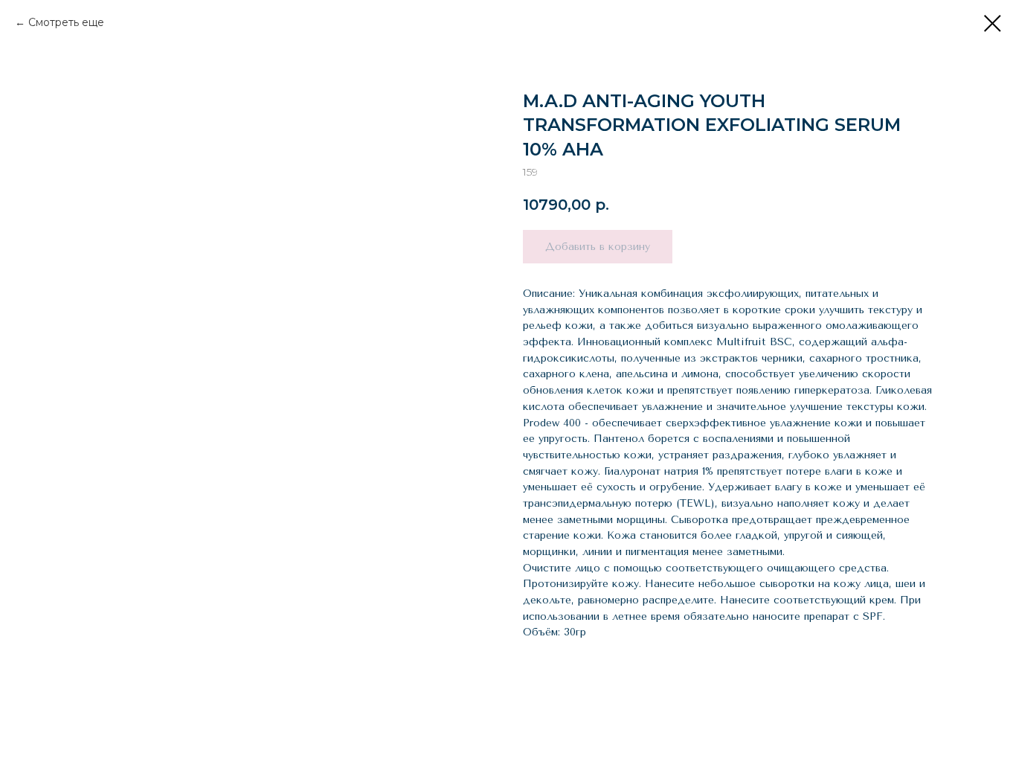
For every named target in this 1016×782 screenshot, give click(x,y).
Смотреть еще (66, 22)
